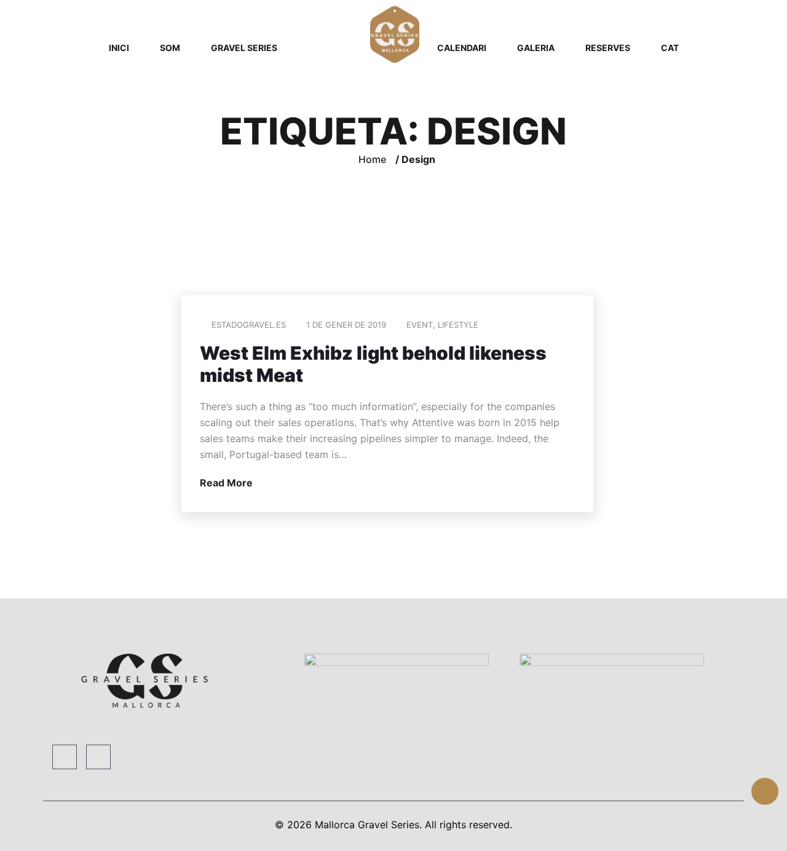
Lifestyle (458, 325)
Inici (119, 47)
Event (419, 325)
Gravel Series (244, 47)
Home (372, 159)
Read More (227, 483)
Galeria (536, 47)
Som (170, 47)
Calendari (461, 47)
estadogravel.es (249, 325)
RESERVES (607, 47)
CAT (670, 47)
